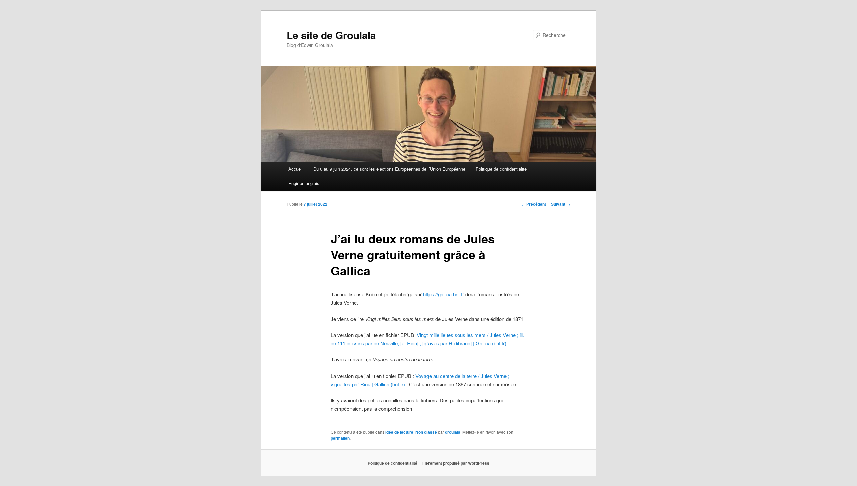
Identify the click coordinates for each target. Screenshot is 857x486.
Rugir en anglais (303, 183)
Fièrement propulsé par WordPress (455, 463)
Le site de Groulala (331, 35)
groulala (452, 432)
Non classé (426, 432)
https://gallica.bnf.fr (443, 294)
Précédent (533, 204)
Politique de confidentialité (501, 169)
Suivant (560, 204)
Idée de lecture (399, 432)
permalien (340, 438)
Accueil (295, 169)
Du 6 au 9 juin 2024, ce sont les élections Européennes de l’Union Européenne (389, 169)
